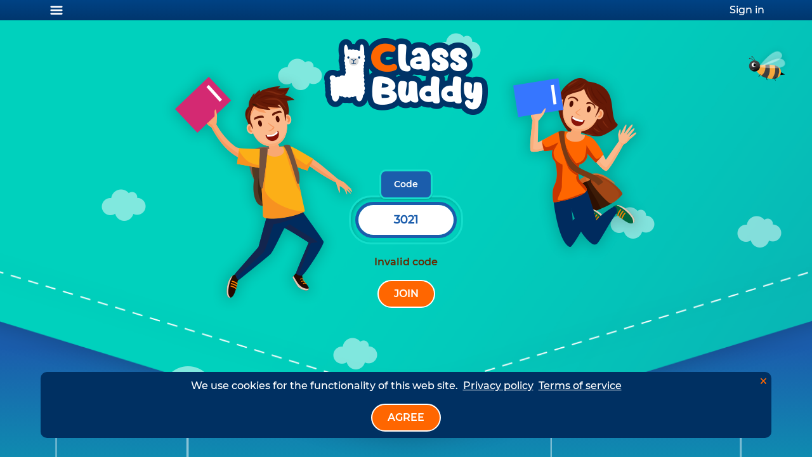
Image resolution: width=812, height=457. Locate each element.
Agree (406, 417)
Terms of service (580, 386)
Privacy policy (498, 386)
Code (406, 184)
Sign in (747, 10)
